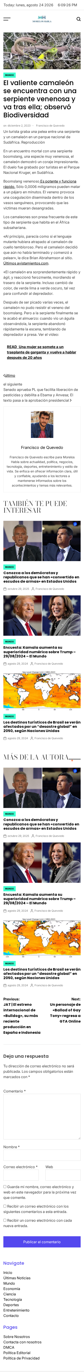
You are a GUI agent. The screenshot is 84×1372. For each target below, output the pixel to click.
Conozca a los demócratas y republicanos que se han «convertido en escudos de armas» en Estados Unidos (41, 577)
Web (49, 1167)
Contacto (11, 1315)
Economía (11, 1288)
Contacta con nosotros (22, 1342)
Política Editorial (16, 1352)
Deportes (11, 1305)
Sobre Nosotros (16, 1336)
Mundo (9, 75)
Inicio (7, 1272)
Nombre (11, 1147)
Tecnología (12, 1299)
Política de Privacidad (21, 1358)
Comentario (14, 1091)
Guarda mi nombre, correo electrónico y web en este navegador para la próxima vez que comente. (39, 1192)
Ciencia (9, 1294)
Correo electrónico (20, 1167)
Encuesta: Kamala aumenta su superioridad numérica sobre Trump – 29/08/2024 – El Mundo (39, 652)
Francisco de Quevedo (50, 125)
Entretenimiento (16, 1310)
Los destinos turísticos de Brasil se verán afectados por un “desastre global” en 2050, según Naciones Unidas (42, 726)
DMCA (8, 1347)
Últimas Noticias (16, 1278)
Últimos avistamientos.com (25, 263)
